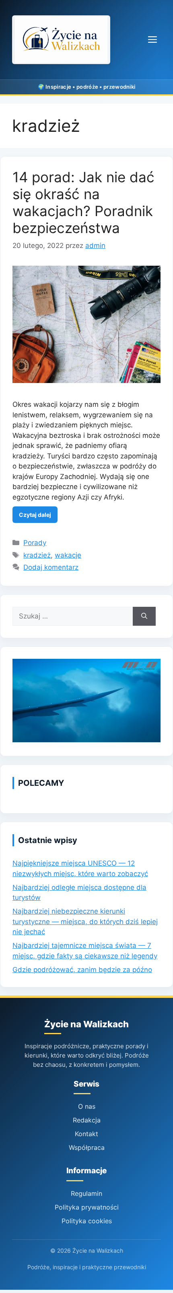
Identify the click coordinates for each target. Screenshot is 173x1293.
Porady (34, 543)
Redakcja (87, 1120)
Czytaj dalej (35, 514)
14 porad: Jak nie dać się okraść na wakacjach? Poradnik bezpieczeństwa (83, 202)
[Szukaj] (144, 616)
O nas (86, 1106)
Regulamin (86, 1193)
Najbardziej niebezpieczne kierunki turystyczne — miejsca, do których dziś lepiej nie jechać (85, 921)
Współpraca (87, 1147)
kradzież (37, 555)
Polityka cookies (87, 1221)
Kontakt (86, 1134)
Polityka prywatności (87, 1207)
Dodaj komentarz (50, 567)
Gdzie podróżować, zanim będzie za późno (82, 970)
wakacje (68, 555)
